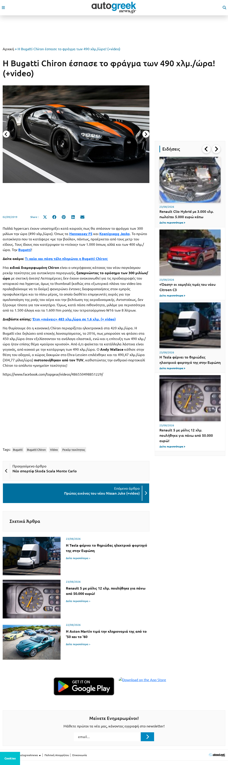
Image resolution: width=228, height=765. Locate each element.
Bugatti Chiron (36, 449)
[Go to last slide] (206, 149)
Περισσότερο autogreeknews (21, 755)
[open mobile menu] (3, 8)
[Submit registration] (147, 736)
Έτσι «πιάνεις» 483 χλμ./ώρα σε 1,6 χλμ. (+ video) (74, 319)
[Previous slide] (6, 134)
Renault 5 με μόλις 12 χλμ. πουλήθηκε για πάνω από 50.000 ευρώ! (186, 435)
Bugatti (17, 449)
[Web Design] (217, 754)
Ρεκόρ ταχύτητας (73, 449)
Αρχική (8, 49)
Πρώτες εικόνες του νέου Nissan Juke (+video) (102, 493)
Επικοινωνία (79, 755)
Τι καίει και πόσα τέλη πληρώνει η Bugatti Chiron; (66, 259)
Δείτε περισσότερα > (78, 558)
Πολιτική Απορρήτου (57, 755)
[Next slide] (145, 134)
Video (54, 449)
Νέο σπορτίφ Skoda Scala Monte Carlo (44, 471)
